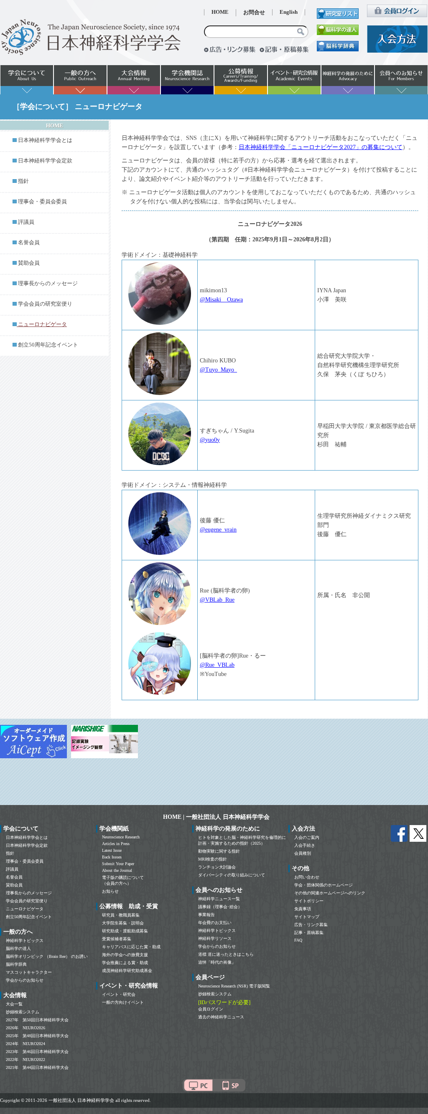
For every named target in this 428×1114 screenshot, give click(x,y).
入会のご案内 (306, 837)
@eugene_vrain (218, 530)
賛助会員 (29, 263)
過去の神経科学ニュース (221, 1017)
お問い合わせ (306, 877)
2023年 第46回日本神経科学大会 (37, 1051)
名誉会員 (29, 243)
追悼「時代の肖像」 (217, 962)
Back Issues (112, 857)
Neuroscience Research (121, 837)
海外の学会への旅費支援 (125, 954)
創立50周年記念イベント (48, 345)
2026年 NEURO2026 (25, 1027)
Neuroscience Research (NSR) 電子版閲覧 (234, 986)
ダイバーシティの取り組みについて (231, 875)
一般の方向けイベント (123, 1002)
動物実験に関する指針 (219, 851)
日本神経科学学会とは (45, 140)
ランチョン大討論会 (217, 867)
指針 (23, 181)
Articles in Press (116, 843)
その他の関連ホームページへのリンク (329, 893)
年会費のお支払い (215, 922)
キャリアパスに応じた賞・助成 (131, 946)
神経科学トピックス (24, 940)
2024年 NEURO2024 (25, 1043)
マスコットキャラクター (29, 972)
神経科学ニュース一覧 (219, 898)
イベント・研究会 (118, 994)
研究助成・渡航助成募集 (125, 931)
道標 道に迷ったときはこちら (226, 954)
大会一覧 (14, 1004)
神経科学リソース (215, 938)
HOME (220, 12)
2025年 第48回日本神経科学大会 (37, 1035)
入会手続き (304, 845)
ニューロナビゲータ (24, 908)
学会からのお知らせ (24, 980)
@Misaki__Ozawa (221, 299)
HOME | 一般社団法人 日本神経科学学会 (216, 817)
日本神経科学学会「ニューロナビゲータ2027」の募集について (321, 147)
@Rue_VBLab (217, 665)
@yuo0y (210, 440)
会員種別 (302, 853)
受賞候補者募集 (116, 939)
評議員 (26, 222)
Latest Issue (112, 850)
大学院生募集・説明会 (123, 923)
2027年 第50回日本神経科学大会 (37, 1020)
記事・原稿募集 (309, 932)
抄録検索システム (22, 1012)
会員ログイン (210, 1009)
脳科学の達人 (18, 948)
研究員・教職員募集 (121, 915)
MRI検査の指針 (212, 859)
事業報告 (206, 914)
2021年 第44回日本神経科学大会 (37, 1067)
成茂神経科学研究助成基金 (127, 970)
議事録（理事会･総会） (220, 906)
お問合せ (254, 12)
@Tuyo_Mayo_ (218, 370)
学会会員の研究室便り (45, 304)
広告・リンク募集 (311, 924)
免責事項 (302, 908)
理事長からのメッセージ (48, 283)
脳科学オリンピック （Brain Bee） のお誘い (47, 956)
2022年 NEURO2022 (25, 1059)
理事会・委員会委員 (42, 202)
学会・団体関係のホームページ (323, 885)
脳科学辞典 (16, 964)
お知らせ (110, 891)
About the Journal (117, 870)
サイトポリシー (309, 901)
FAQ (298, 940)
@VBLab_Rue (217, 600)
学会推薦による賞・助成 (125, 962)
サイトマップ (306, 916)
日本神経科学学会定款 (45, 161)
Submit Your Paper (118, 863)
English (289, 12)
